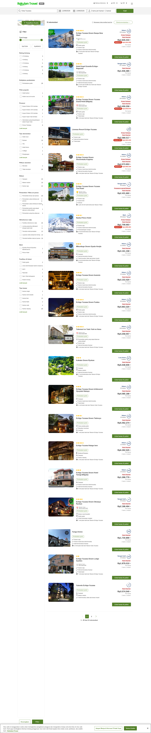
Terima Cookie (130, 728)
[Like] (71, 32)
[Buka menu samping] (131, 3)
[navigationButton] (82, 616)
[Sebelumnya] (50, 38)
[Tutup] (147, 728)
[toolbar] (72, 11)
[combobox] (37, 11)
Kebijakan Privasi (12, 731)
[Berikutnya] (71, 38)
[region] (75, 728)
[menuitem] (101, 3)
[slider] (20, 40)
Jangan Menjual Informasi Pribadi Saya (108, 728)
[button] (27, 4)
